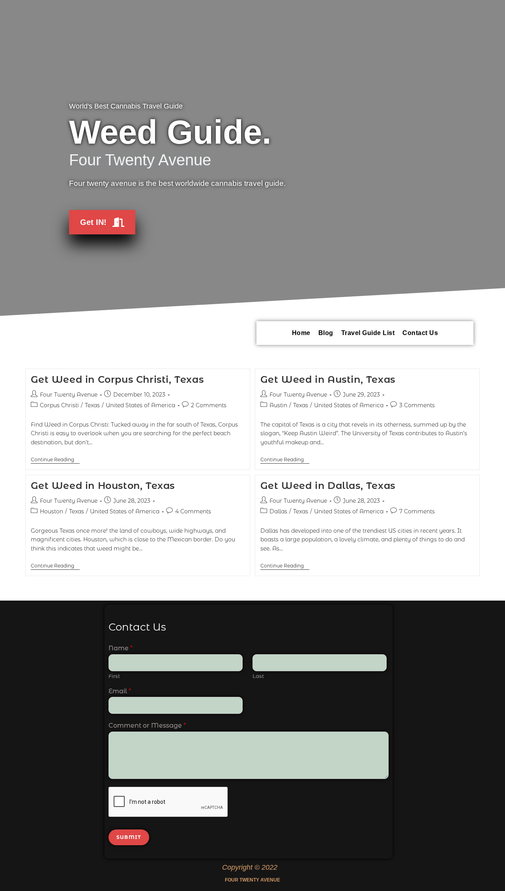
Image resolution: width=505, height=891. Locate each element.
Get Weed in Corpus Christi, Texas (117, 379)
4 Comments (193, 511)
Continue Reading (55, 459)
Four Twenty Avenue (68, 394)
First (114, 676)
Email (119, 691)
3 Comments (417, 405)
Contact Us (420, 332)
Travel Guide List (368, 332)
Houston (51, 511)
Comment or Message (147, 725)
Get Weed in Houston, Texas (103, 485)
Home (301, 332)
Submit (128, 837)
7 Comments (417, 511)
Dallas (278, 511)
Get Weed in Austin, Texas (327, 379)
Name (120, 648)
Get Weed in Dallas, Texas (327, 485)
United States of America (140, 405)
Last (258, 676)
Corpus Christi (59, 405)
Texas (92, 405)
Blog (325, 332)
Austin (278, 405)
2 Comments (208, 405)
